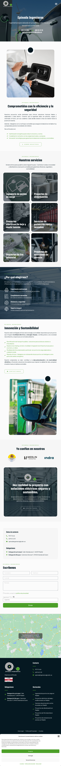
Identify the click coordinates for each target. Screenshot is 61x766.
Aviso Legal (38, 763)
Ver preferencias (30, 760)
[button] (58, 736)
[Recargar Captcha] (13, 597)
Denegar (30, 755)
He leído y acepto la (16, 593)
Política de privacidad (30, 763)
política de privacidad (22, 593)
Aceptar (30, 751)
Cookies (22, 763)
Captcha (5, 597)
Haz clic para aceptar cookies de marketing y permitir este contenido (30, 636)
